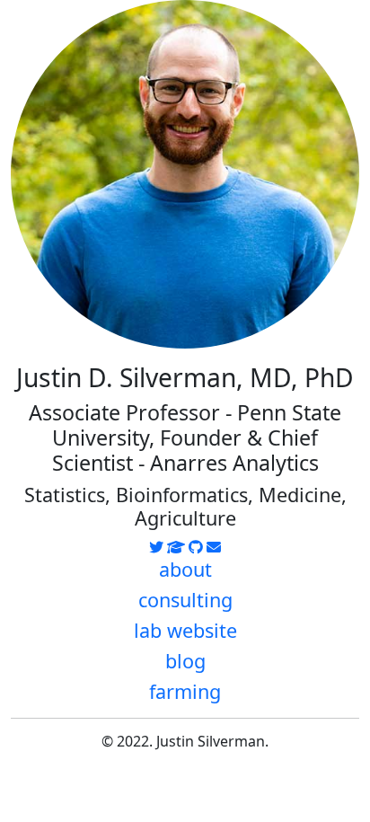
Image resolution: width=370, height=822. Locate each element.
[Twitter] (156, 547)
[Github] (196, 547)
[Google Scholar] (176, 547)
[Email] (214, 547)
